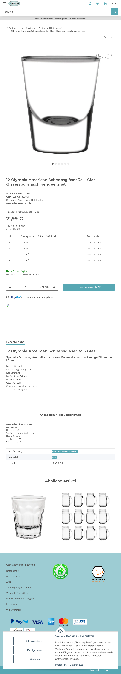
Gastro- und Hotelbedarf (31, 200)
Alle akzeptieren (34, 641)
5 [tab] (65, 164)
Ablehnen (34, 659)
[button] (90, 3)
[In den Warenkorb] (8, 47)
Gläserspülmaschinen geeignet (64, 451)
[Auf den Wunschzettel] (108, 55)
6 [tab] (68, 164)
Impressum (61, 664)
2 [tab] (56, 164)
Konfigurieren (34, 650)
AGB (8, 581)
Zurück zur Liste (16, 28)
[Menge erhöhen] (54, 287)
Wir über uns (13, 576)
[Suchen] (114, 11)
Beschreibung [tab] (15, 341)
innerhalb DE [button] (34, 274)
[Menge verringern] (9, 287)
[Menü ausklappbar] (4, 2)
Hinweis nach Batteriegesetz (21, 598)
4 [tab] (62, 164)
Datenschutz (76, 664)
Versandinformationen (18, 593)
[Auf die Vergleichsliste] (99, 55)
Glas (54, 457)
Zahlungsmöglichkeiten (18, 587)
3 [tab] (59, 164)
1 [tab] (53, 164)
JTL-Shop (104, 670)
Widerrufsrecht (14, 609)
